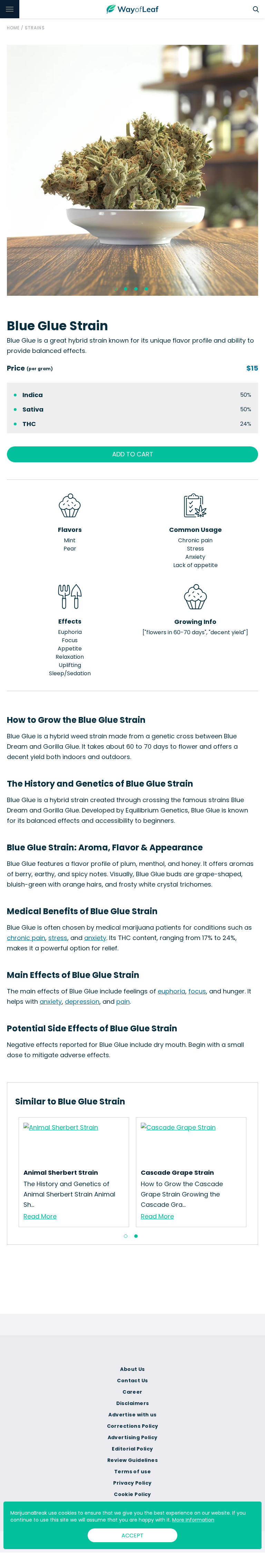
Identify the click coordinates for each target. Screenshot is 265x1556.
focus (197, 991)
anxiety (95, 937)
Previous (10, 1172)
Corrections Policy (132, 1426)
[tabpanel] (132, 170)
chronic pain (26, 937)
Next (255, 1172)
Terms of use (132, 1471)
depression (82, 1001)
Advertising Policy (133, 1437)
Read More (40, 1216)
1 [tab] (115, 289)
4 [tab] (146, 289)
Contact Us (132, 1380)
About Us (132, 1369)
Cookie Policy (132, 1494)
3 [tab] (136, 289)
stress (57, 937)
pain (123, 1001)
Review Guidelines (132, 1460)
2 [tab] (125, 289)
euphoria (171, 991)
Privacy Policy (132, 1482)
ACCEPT (132, 1535)
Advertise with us (132, 1414)
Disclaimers (132, 1403)
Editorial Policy (132, 1448)
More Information (193, 1519)
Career (132, 1391)
